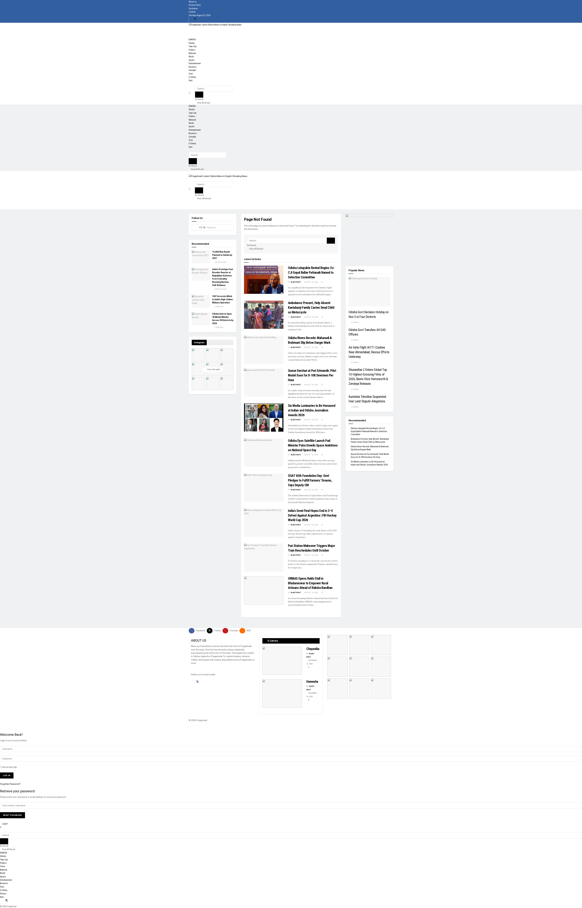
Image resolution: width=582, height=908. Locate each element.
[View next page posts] (265, 709)
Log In (5, 823)
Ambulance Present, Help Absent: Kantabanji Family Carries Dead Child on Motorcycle (311, 307)
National (192, 53)
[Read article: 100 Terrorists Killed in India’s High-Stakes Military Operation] (201, 301)
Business (193, 67)
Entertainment (195, 63)
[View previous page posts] (263, 709)
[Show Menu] (189, 172)
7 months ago (220, 262)
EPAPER (192, 39)
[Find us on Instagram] (203, 682)
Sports (191, 60)
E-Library (192, 77)
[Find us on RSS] (206, 18)
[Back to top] (1, 727)
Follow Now (213, 370)
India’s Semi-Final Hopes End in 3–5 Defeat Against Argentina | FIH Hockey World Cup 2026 (312, 515)
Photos (3, 893)
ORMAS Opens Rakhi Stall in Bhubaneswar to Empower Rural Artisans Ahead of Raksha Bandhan (310, 583)
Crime (2, 866)
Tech (191, 73)
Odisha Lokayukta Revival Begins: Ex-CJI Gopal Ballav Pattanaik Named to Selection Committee (311, 272)
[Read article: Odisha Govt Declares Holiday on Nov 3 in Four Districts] (369, 292)
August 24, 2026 (311, 282)
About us (193, 1)
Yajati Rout (296, 282)
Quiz (190, 80)
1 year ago (218, 307)
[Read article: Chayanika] (282, 661)
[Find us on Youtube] (200, 18)
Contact (192, 12)
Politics (192, 50)
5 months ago (220, 289)
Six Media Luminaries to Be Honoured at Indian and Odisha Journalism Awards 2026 (311, 410)
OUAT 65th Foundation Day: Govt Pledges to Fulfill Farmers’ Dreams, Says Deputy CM (310, 480)
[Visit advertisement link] (369, 237)
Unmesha (312, 681)
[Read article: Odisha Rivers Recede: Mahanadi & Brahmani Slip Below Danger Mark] (263, 350)
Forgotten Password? (10, 784)
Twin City (192, 46)
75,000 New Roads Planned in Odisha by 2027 (222, 255)
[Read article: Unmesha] (282, 693)
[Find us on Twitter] (195, 18)
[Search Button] (196, 84)
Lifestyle (192, 70)
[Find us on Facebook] (190, 18)
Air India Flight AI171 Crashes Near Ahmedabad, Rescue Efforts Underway (369, 352)
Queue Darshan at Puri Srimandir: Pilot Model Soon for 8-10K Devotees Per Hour (312, 375)
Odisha (192, 43)
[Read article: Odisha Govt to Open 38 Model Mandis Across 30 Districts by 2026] (201, 318)
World (191, 56)
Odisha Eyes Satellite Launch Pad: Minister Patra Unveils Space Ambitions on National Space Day (313, 445)
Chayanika (312, 649)
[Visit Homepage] (215, 24)
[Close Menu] (0, 827)
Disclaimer (193, 8)
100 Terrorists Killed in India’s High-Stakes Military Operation (222, 299)
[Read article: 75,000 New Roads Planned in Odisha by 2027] (201, 256)
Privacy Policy (195, 5)
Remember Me (9, 767)
